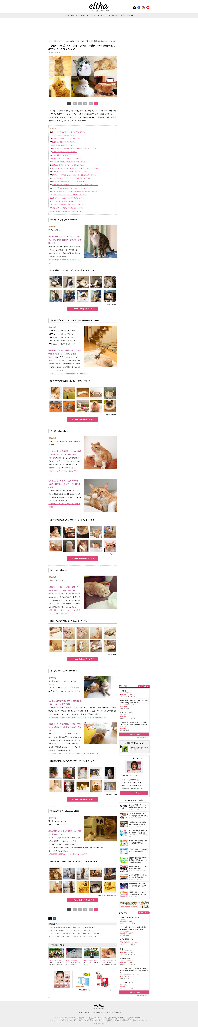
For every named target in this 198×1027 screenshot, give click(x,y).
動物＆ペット (58, 41)
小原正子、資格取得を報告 (131, 780)
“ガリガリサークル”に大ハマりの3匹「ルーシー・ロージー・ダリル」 (74, 191)
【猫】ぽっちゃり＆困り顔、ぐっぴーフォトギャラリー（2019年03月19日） (70, 930)
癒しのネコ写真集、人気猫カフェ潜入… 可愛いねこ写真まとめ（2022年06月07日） (73, 936)
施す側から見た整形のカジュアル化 (133, 785)
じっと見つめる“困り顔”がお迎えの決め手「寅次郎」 (69, 162)
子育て (123, 15)
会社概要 (87, 1012)
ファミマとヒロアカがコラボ (131, 782)
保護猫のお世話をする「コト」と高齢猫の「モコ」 (68, 165)
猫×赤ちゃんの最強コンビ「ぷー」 (63, 145)
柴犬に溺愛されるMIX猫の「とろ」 (63, 155)
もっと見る (135, 793)
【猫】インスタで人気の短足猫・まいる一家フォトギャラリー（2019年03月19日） (72, 927)
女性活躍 (130, 15)
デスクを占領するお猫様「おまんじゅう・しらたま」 (69, 188)
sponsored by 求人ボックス (143, 737)
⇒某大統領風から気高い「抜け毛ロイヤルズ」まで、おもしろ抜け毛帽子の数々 (78, 717)
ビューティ (84, 15)
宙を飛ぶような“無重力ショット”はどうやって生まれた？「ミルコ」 (74, 175)
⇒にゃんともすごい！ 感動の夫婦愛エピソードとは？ (68, 373)
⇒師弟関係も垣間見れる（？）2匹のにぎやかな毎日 (67, 854)
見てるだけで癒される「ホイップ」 (63, 142)
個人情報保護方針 (97, 1012)
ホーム (50, 41)
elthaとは (80, 1012)
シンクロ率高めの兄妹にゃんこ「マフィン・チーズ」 (69, 181)
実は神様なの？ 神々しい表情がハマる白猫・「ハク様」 (70, 171)
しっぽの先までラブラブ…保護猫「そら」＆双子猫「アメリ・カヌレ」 (75, 168)
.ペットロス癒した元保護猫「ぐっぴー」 (65, 135)
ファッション (102, 15)
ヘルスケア (75, 15)
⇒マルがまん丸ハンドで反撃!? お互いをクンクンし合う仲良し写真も (74, 753)
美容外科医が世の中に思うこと (132, 788)
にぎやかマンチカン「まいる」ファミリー (66, 138)
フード (93, 15)
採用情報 (118, 1012)
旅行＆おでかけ (113, 15)
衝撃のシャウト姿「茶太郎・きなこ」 (64, 152)
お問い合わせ (109, 1012)
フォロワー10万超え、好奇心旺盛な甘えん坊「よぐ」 (69, 195)
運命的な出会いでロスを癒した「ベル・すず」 (67, 158)
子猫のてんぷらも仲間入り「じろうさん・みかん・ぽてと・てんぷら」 (75, 185)
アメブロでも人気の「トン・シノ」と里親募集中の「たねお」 (72, 178)
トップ (67, 15)
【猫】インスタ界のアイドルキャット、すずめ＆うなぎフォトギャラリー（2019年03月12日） (75, 933)
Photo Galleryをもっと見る (84, 309)
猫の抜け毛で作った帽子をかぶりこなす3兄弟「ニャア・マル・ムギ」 (75, 148)
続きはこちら (135, 734)
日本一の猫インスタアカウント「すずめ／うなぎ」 (68, 132)
